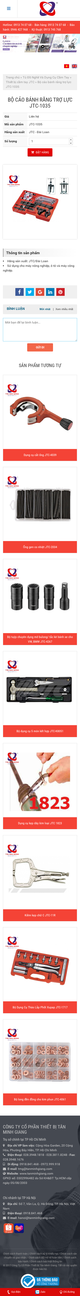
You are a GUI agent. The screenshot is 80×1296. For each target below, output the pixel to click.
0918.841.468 (29, 1164)
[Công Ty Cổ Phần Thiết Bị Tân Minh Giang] (49, 9)
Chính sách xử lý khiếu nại (44, 1253)
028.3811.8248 (56, 1155)
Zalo (42, 1291)
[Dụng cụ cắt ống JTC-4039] (40, 412)
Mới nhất (45, 309)
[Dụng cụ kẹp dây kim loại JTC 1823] (40, 780)
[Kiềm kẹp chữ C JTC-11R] (40, 872)
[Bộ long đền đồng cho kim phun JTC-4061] (40, 1056)
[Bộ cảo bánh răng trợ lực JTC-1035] (40, 202)
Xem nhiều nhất (64, 309)
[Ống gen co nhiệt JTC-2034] (40, 504)
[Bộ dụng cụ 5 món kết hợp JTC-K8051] (40, 688)
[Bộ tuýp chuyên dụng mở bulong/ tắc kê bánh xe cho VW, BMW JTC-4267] (40, 596)
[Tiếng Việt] (67, 65)
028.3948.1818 (33, 1155)
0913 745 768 (52, 29)
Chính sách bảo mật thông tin (46, 1261)
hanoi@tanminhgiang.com (36, 1218)
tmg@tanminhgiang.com (35, 1169)
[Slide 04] (40, 43)
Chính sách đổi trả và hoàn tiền (45, 1257)
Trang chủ (13, 77)
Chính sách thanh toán (15, 1253)
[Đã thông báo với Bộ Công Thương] (40, 1281)
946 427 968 (20, 29)
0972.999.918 (50, 1164)
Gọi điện (15, 1291)
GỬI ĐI (40, 347)
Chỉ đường (69, 1291)
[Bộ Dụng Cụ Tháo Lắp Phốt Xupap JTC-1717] (40, 964)
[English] (74, 65)
